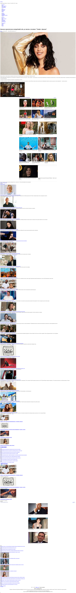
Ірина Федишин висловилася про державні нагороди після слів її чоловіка (10, 449)
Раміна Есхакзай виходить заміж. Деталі (7, 445)
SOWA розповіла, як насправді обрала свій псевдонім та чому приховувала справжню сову (12, 368)
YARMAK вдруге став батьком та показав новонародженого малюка (9, 390)
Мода (2, 8)
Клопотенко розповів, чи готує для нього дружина (7, 300)
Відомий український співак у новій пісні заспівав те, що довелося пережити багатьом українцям (13, 240)
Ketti (7, 196)
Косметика (3, 10)
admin (7, 242)
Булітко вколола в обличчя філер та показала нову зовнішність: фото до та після (12, 564)
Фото (2, 24)
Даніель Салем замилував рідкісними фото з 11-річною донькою (11, 421)
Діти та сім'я (3, 6)
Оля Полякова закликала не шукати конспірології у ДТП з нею (8, 412)
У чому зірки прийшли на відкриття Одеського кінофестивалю (8, 277)
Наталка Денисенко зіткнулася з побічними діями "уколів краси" (10, 558)
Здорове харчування (4, 15)
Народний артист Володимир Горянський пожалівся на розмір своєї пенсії (10, 266)
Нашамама (3, 14)
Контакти (3, 13)
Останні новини (3, 447)
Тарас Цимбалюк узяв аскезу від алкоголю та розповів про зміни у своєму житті (11, 207)
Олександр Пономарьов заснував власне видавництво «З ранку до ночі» (10, 356)
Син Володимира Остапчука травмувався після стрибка (7, 332)
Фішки (3, 23)
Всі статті (3, 4)
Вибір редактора (4, 463)
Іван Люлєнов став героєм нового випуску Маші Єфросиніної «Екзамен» (10, 253)
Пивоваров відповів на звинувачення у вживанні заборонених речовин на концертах (11, 343)
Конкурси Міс (4, 7)
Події (2, 5)
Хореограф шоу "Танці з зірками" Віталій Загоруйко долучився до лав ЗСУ (10, 379)
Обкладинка (3, 9)
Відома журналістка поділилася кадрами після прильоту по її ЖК (9, 229)
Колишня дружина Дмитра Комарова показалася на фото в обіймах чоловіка (12, 577)
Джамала (1, 182)
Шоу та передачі (4, 18)
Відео (2, 11)
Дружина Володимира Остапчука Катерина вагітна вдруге (8, 322)
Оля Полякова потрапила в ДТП (6, 437)
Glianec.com (37, 587)
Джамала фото (5, 182)
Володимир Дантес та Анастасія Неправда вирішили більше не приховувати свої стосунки (12, 311)
